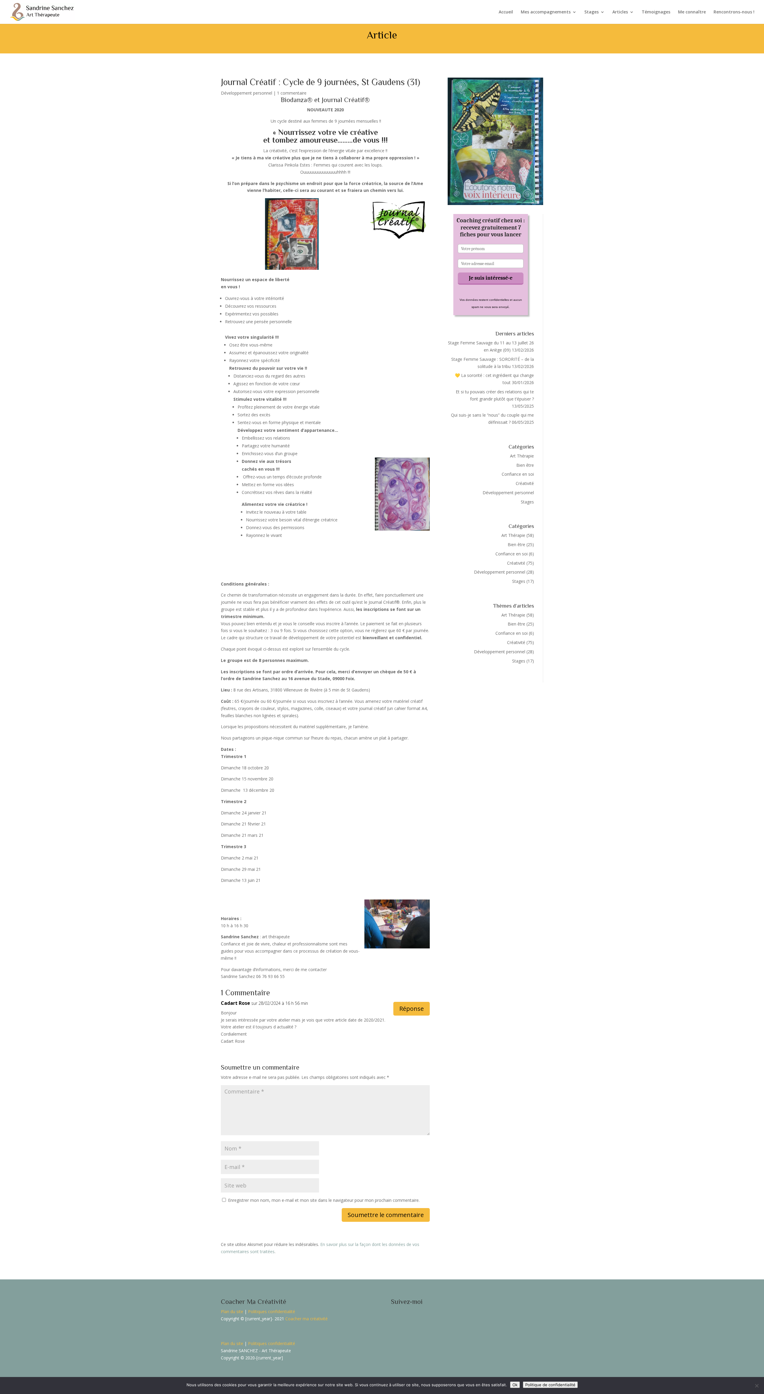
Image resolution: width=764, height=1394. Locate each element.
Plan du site (232, 1311)
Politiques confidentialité (271, 1311)
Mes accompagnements (546, 12)
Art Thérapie (522, 456)
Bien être (525, 465)
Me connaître (692, 12)
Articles (620, 12)
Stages (591, 12)
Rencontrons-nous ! (734, 12)
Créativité (525, 483)
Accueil (506, 12)
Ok (514, 1384)
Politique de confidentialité (550, 1384)
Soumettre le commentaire (386, 1215)
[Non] (757, 1386)
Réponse (411, 1009)
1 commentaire (291, 93)
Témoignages (656, 12)
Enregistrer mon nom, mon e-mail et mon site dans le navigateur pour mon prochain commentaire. (324, 1200)
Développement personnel (246, 93)
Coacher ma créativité (306, 1318)
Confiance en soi (518, 474)
